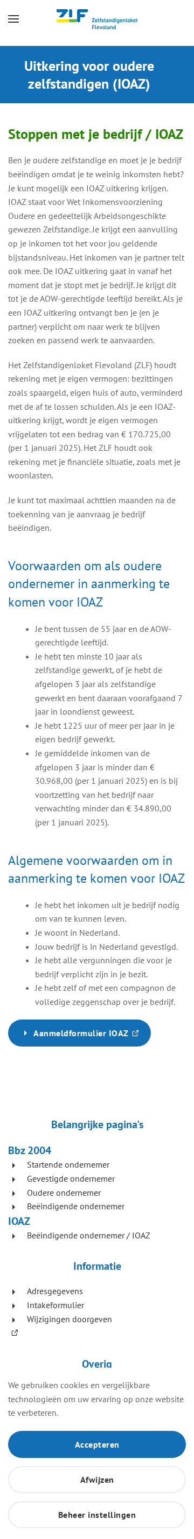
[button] (13, 19)
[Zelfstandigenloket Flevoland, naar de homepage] (97, 19)
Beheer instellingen (97, 1514)
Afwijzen (97, 1479)
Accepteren (97, 1444)
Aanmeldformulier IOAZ (92, 1037)
